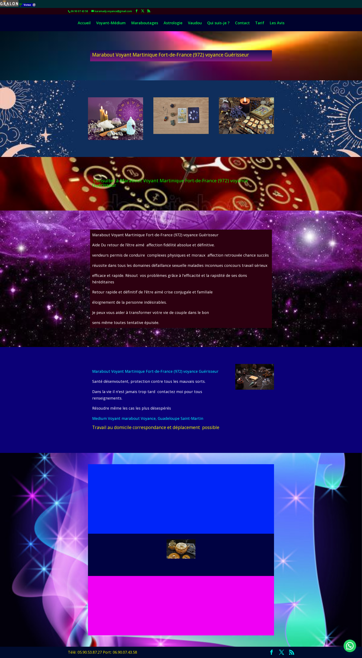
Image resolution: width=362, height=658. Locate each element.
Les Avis (277, 23)
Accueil (84, 23)
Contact (242, 23)
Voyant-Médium (111, 23)
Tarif (259, 23)
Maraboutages (144, 23)
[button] (350, 646)
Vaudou (195, 23)
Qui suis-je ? (218, 23)
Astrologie (173, 23)
